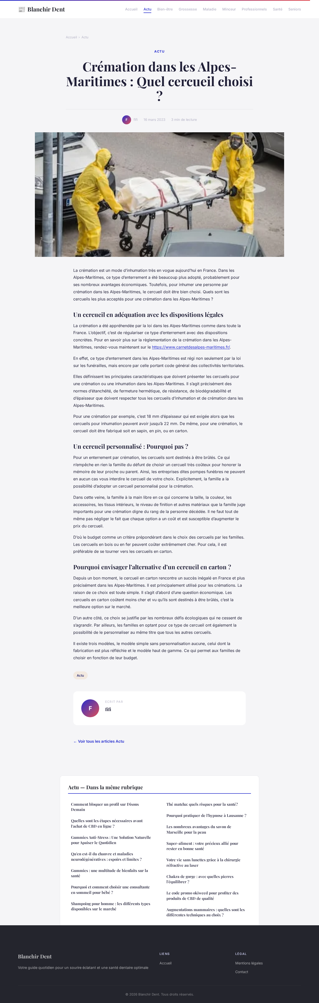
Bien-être (165, 9)
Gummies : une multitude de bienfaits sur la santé (109, 873)
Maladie (209, 9)
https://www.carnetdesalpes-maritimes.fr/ (191, 347)
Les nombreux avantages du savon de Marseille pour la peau (198, 829)
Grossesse (188, 9)
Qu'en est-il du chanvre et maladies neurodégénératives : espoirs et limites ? (106, 856)
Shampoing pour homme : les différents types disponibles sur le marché (110, 906)
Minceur (229, 9)
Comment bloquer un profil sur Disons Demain (105, 807)
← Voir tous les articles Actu (98, 741)
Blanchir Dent (41, 9)
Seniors (294, 9)
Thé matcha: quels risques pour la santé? (202, 804)
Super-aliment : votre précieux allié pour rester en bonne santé (202, 846)
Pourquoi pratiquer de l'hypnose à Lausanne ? (206, 815)
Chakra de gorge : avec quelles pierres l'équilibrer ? (200, 879)
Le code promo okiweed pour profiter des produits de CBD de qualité (202, 895)
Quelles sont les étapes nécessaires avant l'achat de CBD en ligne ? (107, 823)
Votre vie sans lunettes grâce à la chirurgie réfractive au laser (203, 862)
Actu (147, 9)
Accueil (131, 9)
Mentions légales (249, 963)
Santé (277, 9)
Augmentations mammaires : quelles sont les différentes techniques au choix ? (205, 912)
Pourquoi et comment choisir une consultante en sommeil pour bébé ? (110, 889)
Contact (241, 972)
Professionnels (254, 9)
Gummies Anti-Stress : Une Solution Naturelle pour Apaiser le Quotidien (111, 840)
